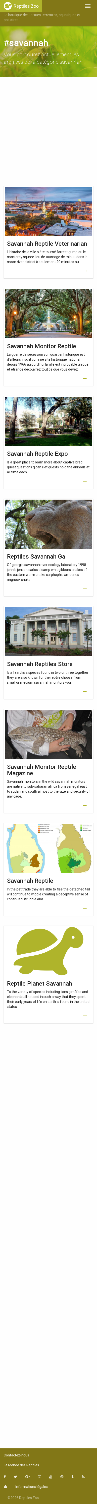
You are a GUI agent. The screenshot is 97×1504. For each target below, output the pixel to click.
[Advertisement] (48, 132)
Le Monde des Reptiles (21, 1465)
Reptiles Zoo (26, 6)
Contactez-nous (16, 1455)
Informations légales (31, 1487)
